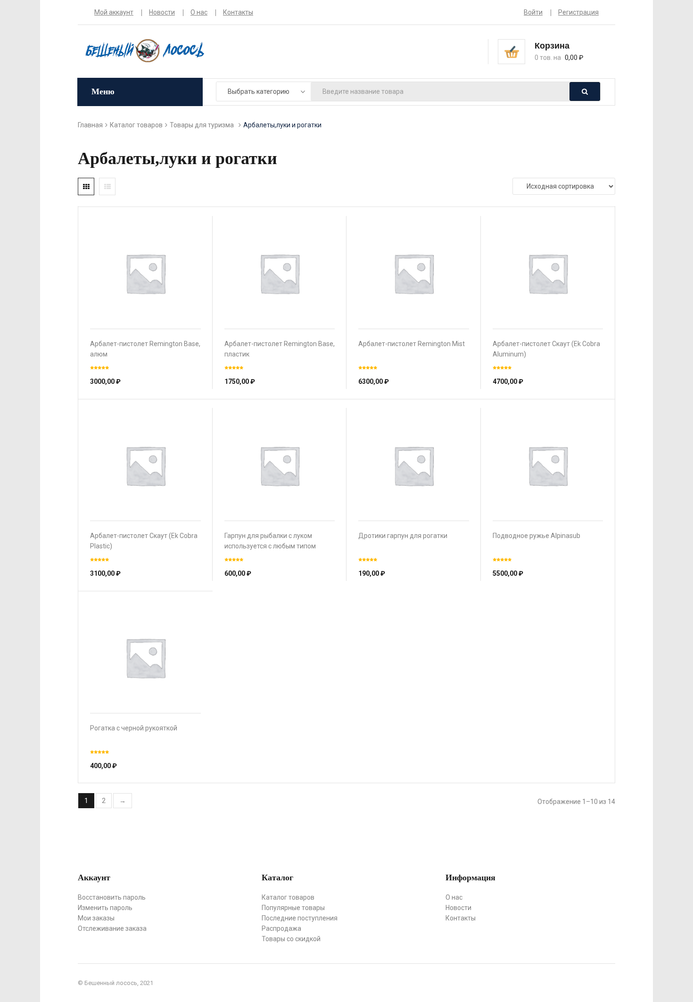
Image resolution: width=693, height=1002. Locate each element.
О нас (198, 12)
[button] (566, 51)
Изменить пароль (105, 907)
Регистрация (578, 12)
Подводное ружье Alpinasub (536, 535)
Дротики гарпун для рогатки (402, 535)
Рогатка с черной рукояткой (133, 728)
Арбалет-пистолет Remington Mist (411, 344)
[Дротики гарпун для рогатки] (413, 465)
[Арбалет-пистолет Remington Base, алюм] (145, 273)
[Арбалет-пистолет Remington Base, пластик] (279, 273)
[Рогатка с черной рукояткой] (145, 657)
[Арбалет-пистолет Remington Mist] (413, 273)
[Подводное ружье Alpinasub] (548, 465)
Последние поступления (300, 918)
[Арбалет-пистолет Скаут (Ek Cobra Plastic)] (145, 465)
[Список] (107, 186)
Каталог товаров (136, 125)
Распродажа (281, 928)
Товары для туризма (202, 125)
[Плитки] (86, 186)
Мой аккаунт (113, 12)
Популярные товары (293, 907)
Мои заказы (96, 918)
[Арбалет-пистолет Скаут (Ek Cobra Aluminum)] (548, 273)
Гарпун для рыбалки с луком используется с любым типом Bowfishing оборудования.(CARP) (276, 546)
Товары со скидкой (291, 939)
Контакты (238, 12)
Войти (533, 12)
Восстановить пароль (112, 897)
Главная (90, 125)
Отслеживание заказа (112, 928)
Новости (162, 12)
